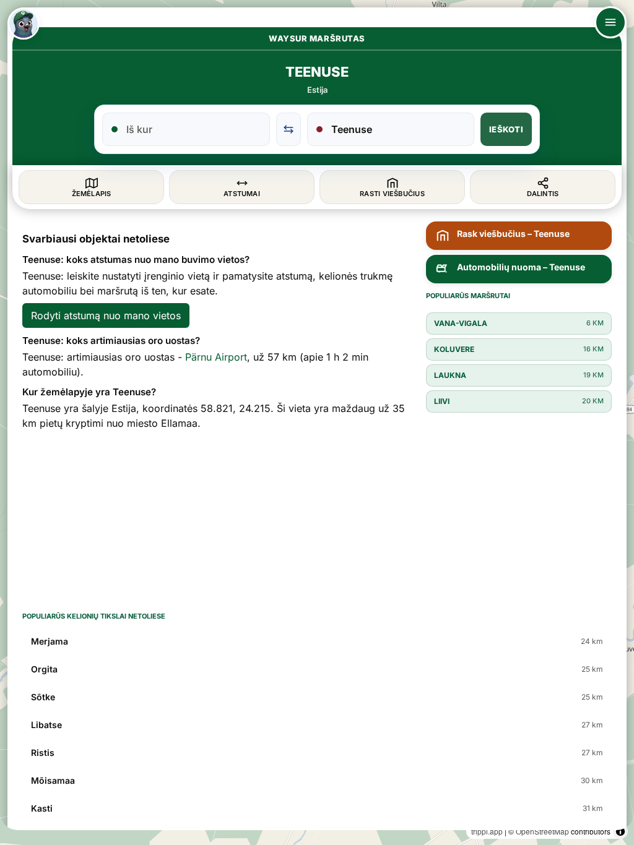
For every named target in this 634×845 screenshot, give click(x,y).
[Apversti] (288, 129)
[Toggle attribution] (620, 831)
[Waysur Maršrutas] (23, 23)
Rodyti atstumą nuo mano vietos (106, 315)
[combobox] (193, 129)
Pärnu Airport (216, 357)
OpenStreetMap (542, 831)
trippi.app (487, 831)
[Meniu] (610, 22)
